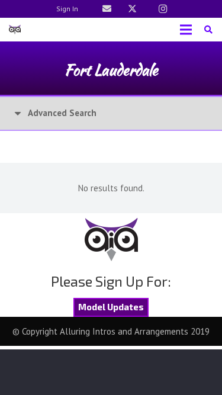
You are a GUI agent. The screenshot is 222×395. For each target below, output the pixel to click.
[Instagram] (163, 9)
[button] (208, 29)
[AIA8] (15, 30)
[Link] (106, 8)
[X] (132, 9)
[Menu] (186, 29)
